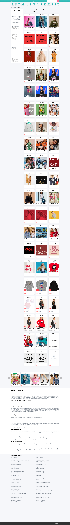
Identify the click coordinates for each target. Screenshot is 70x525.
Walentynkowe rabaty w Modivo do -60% (16, 497)
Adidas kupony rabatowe (15, 34)
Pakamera (13, 33)
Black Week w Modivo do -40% (15, 501)
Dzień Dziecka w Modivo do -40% (15, 468)
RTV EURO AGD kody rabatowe (16, 40)
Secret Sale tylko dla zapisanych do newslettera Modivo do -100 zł (20, 460)
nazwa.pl (13, 44)
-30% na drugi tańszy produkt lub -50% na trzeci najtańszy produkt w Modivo (21, 465)
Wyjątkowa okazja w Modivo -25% (16, 496)
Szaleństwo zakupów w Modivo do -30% (16, 458)
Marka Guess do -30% (39, 489)
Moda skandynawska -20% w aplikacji (16, 472)
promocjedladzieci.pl (32, 439)
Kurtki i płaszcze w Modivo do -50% (41, 501)
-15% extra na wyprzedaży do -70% (16, 479)
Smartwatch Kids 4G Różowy (40, 478)
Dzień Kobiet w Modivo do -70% (40, 461)
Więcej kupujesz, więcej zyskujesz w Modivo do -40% (18, 493)
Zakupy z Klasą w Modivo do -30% (16, 461)
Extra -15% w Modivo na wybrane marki (41, 465)
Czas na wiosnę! (38, 479)
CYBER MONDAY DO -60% (15, 478)
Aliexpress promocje (14, 32)
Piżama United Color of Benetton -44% (41, 476)
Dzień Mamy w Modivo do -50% (40, 468)
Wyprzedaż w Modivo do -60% (40, 472)
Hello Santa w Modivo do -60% (40, 457)
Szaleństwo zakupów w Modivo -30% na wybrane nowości (44, 493)
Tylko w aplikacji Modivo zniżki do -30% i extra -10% (43, 460)
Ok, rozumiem (56, 523)
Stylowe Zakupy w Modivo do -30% (40, 458)
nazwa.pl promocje (14, 48)
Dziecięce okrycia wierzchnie (15, 475)
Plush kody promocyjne (15, 61)
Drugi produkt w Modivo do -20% (15, 487)
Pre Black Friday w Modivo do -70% (41, 464)
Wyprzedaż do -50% (14, 457)
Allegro (13, 54)
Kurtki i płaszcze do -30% (14, 490)
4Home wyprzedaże (14, 36)
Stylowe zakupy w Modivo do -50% (16, 486)
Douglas (13, 49)
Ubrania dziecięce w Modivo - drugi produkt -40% (43, 482)
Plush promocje (14, 38)
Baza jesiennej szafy (38, 475)
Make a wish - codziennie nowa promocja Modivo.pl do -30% (44, 490)
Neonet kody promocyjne (15, 45)
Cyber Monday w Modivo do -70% (16, 464)
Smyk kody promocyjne (15, 59)
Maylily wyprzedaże (14, 57)
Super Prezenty (14, 39)
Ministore (13, 56)
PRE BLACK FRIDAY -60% (14, 476)
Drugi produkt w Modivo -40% (15, 494)
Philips (12, 35)
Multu (12, 37)
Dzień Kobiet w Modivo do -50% (40, 496)
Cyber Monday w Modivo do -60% (16, 500)
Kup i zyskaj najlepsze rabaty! (15, 482)
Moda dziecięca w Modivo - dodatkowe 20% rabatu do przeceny (20, 467)
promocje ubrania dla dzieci (16, 415)
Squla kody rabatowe (14, 55)
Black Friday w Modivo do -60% (40, 500)
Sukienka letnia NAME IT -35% (40, 471)
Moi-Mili (13, 60)
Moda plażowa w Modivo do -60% (40, 467)
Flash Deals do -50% (38, 483)
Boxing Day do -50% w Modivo (15, 489)
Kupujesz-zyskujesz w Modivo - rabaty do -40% (42, 497)
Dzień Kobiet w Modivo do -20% (40, 487)
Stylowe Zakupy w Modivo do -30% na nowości (42, 486)
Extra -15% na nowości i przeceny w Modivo (42, 494)
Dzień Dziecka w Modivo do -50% (15, 483)
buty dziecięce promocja (15, 414)
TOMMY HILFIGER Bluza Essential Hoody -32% (18, 471)
